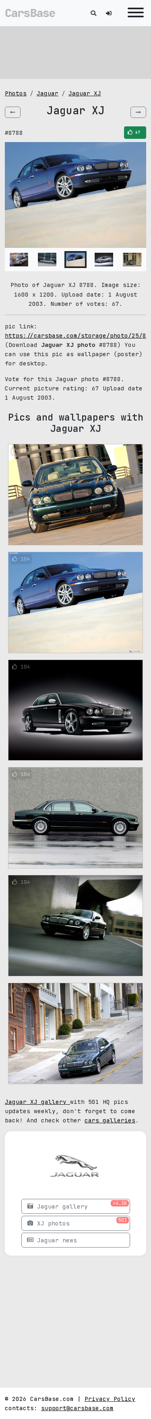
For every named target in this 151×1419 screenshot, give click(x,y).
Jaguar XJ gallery (37, 1102)
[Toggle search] (93, 13)
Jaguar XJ (84, 93)
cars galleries (110, 1120)
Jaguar (47, 93)
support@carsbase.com (77, 1408)
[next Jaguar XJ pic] (138, 112)
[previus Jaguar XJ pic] (13, 112)
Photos (16, 93)
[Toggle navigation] (133, 13)
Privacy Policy (110, 1398)
